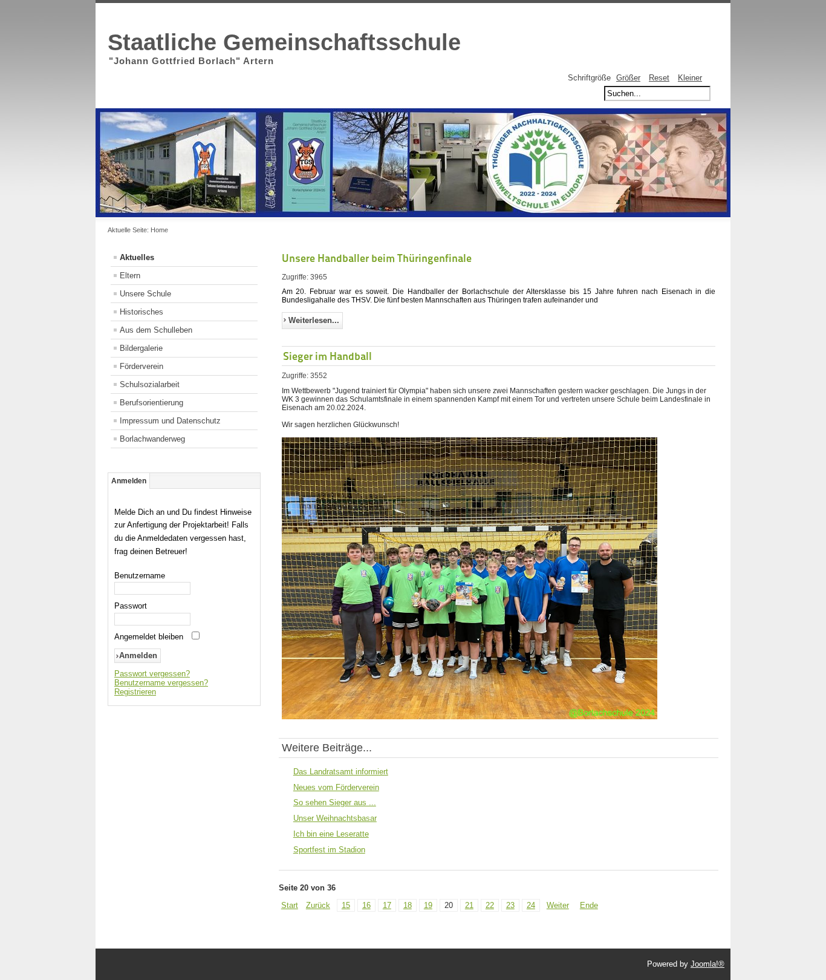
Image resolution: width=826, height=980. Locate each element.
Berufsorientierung (151, 402)
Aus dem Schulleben (156, 330)
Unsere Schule (145, 293)
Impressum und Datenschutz (170, 420)
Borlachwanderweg (152, 438)
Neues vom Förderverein (336, 787)
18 (407, 905)
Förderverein (141, 366)
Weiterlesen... (313, 320)
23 (510, 905)
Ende (589, 905)
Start (289, 905)
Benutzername (139, 575)
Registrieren (135, 691)
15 (346, 905)
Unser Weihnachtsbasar (335, 818)
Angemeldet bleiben (148, 636)
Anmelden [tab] (128, 481)
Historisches (141, 311)
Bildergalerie (141, 348)
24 (531, 905)
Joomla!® (707, 964)
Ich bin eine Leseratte (331, 833)
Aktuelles (137, 257)
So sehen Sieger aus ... (334, 802)
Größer (628, 77)
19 (428, 905)
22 (490, 905)
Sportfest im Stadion (329, 849)
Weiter (558, 905)
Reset (659, 77)
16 (366, 905)
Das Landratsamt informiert (340, 771)
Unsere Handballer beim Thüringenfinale (377, 258)
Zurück (318, 905)
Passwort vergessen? (152, 673)
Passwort (130, 605)
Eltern (130, 275)
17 (387, 905)
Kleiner (690, 77)
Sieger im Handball (327, 356)
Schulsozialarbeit (150, 384)
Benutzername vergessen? (161, 682)
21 (469, 905)
